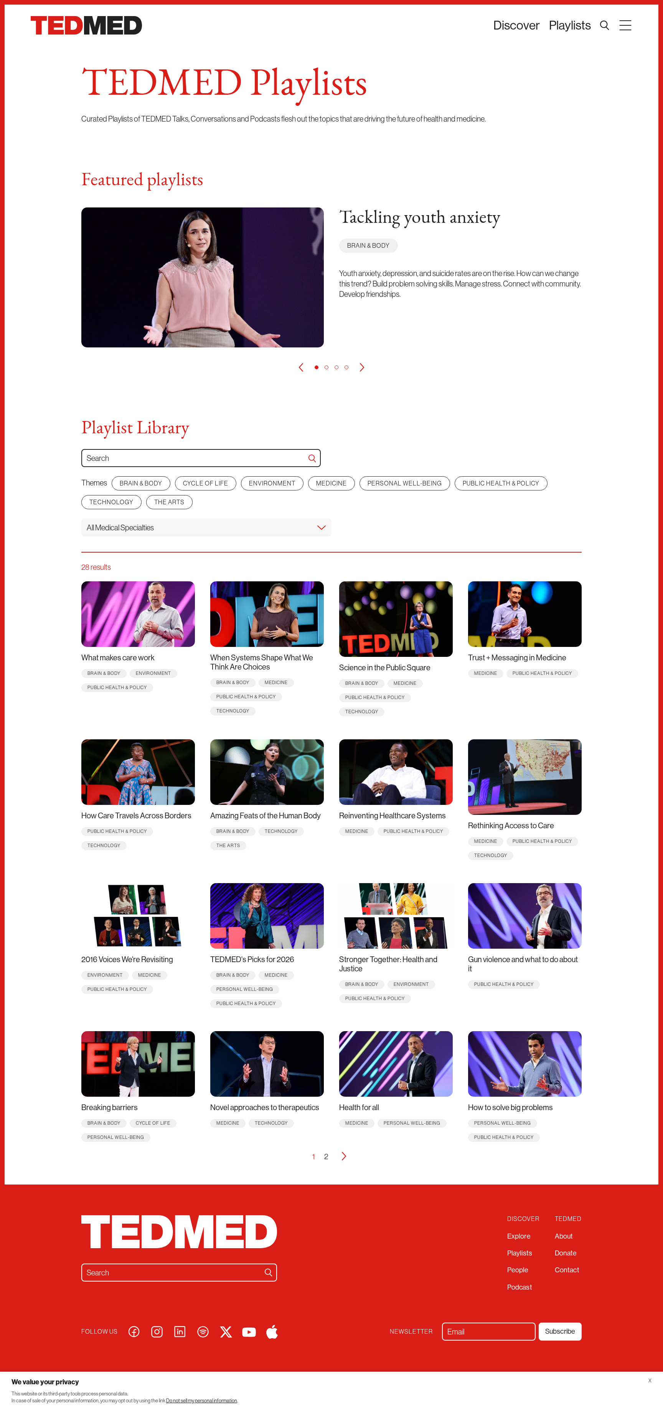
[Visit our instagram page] (157, 1331)
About (564, 1236)
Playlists (570, 25)
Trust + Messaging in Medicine (517, 657)
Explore (519, 1236)
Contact (567, 1269)
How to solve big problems (510, 1107)
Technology (111, 502)
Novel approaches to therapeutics (264, 1107)
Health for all (359, 1107)
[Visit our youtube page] (249, 1331)
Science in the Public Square (384, 667)
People (518, 1269)
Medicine (331, 483)
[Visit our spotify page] (203, 1331)
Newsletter (411, 1331)
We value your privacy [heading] (45, 1381)
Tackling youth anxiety (419, 218)
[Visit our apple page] (272, 1331)
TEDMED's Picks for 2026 (252, 959)
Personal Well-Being (405, 483)
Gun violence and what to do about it (523, 963)
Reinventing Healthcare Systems (392, 815)
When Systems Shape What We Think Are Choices (261, 662)
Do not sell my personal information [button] (201, 1400)
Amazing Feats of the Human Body (265, 815)
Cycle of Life (205, 483)
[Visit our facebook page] (134, 1331)
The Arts (169, 502)
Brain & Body (368, 245)
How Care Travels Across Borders (136, 815)
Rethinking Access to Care (511, 825)
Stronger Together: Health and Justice (388, 963)
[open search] (604, 25)
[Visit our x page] (226, 1331)
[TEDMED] (86, 25)
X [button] (649, 1380)
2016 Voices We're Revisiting (127, 959)
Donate (566, 1253)
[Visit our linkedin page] (180, 1331)
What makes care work (118, 657)
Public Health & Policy (501, 483)
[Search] (312, 458)
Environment (272, 483)
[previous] (300, 367)
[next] (362, 367)
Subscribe (560, 1331)
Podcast (519, 1287)
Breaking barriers (109, 1107)
